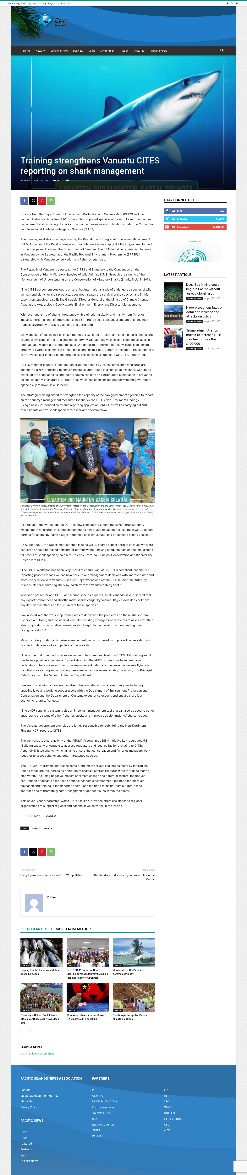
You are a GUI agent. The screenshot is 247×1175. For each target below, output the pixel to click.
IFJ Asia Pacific (173, 1119)
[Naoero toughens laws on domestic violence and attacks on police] (173, 315)
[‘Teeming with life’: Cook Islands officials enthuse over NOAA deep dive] (41, 997)
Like (221, 210)
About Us (26, 1101)
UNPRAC (97, 1095)
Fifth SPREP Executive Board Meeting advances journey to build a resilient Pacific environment (87, 974)
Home (26, 50)
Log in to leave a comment (37, 1053)
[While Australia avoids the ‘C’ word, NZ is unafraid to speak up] (88, 997)
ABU (166, 1124)
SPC (166, 1101)
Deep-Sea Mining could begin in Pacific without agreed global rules (203, 289)
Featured (139, 50)
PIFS (94, 1090)
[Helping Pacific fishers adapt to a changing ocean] (41, 952)
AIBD (167, 1130)
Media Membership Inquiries (39, 1095)
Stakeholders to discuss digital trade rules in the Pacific (124, 877)
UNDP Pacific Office (104, 1101)
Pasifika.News (29, 1161)
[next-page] (29, 1030)
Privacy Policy (29, 1107)
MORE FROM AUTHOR (73, 929)
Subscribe (218, 226)
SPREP (96, 1130)
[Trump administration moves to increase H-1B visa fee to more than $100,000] (173, 338)
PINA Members (158, 50)
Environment (107, 50)
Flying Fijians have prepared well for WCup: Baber (51, 875)
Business (78, 50)
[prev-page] (22, 1030)
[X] (232, 3)
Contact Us (63, 3)
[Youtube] (237, 3)
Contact (25, 1090)
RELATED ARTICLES (36, 929)
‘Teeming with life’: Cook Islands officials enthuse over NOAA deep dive (39, 1019)
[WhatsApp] (51, 201)
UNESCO (169, 1113)
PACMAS (97, 1136)
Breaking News (59, 50)
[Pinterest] (42, 201)
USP (166, 1095)
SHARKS (48, 828)
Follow (219, 218)
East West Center (103, 1124)
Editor (27, 180)
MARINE (36, 828)
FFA (166, 1090)
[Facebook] (227, 3)
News (39, 50)
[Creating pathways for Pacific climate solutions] (134, 997)
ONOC (168, 1107)
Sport (92, 50)
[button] (222, 51)
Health (125, 50)
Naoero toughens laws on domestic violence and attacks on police (204, 312)
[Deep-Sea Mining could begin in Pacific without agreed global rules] (173, 292)
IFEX (94, 1119)
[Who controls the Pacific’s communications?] (134, 952)
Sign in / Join (49, 3)
